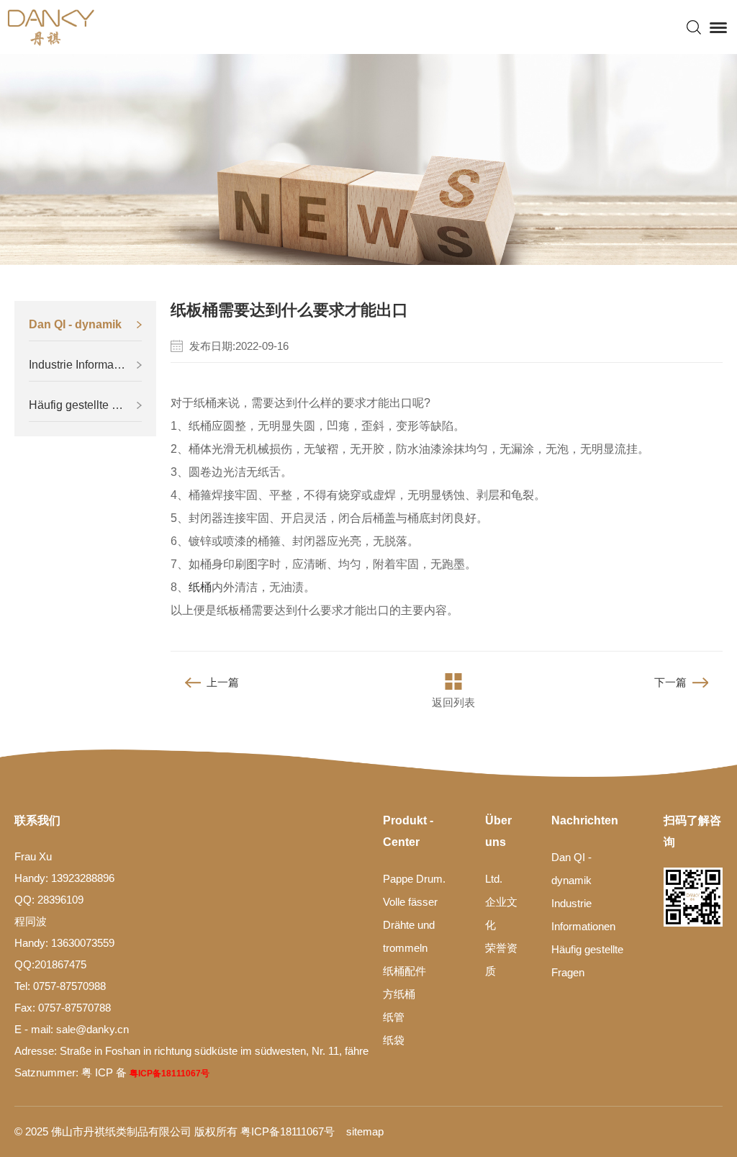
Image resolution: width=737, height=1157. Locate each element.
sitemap (365, 1131)
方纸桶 (399, 994)
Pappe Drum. (414, 879)
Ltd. (493, 879)
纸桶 (200, 587)
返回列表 (453, 702)
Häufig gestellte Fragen (85, 405)
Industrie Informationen (85, 365)
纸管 (393, 1017)
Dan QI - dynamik (75, 324)
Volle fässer (410, 902)
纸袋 (393, 1040)
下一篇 (670, 682)
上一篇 (223, 682)
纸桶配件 (404, 971)
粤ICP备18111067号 (169, 1073)
